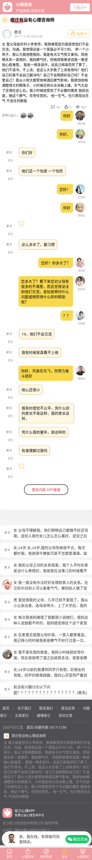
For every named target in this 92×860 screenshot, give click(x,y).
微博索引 (44, 715)
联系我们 (46, 708)
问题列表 (41, 727)
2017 (53, 727)
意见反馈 (68, 708)
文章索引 (22, 715)
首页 (5, 708)
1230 (62, 727)
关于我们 (24, 708)
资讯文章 (65, 715)
